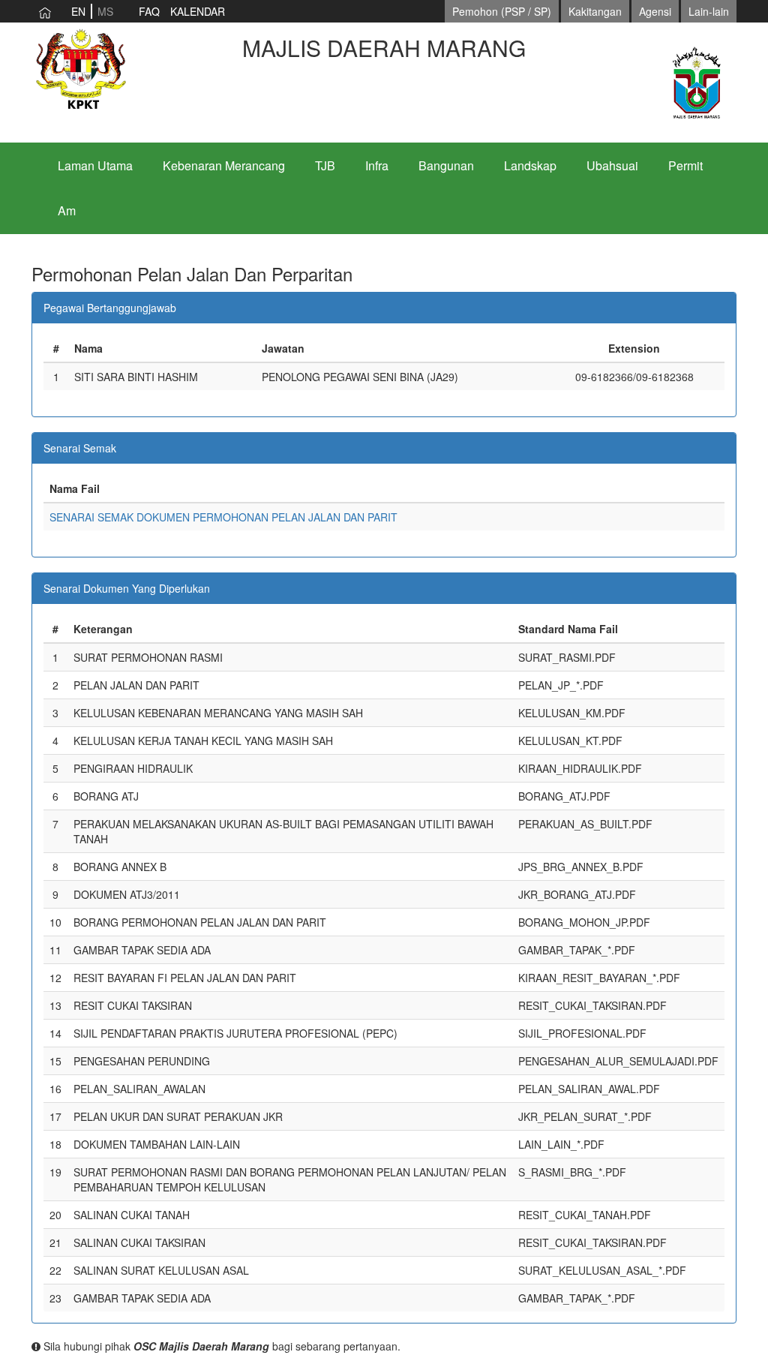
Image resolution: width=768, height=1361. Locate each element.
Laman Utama (95, 165)
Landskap (530, 165)
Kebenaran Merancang (224, 165)
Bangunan (446, 165)
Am (67, 210)
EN (78, 11)
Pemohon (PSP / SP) (501, 11)
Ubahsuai (612, 165)
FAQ (149, 11)
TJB (325, 165)
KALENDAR (197, 11)
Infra (376, 165)
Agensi (655, 11)
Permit (685, 165)
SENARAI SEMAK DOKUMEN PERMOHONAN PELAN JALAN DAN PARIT (224, 516)
